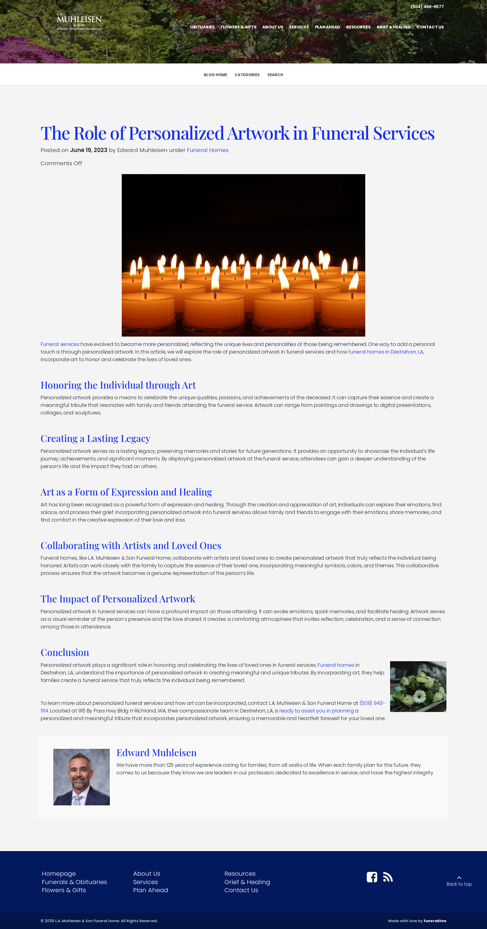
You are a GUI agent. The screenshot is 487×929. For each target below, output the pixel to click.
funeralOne (435, 920)
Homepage (59, 873)
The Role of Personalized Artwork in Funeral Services (238, 132)
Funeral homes (336, 665)
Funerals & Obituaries (74, 882)
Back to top (459, 884)
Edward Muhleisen (156, 752)
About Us (146, 873)
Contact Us (241, 890)
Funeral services (60, 344)
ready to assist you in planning (316, 710)
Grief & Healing (247, 882)
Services (145, 882)
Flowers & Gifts (64, 890)
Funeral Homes (208, 150)
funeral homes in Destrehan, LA (385, 351)
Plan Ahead (150, 890)
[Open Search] (480, 7)
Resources (240, 873)
